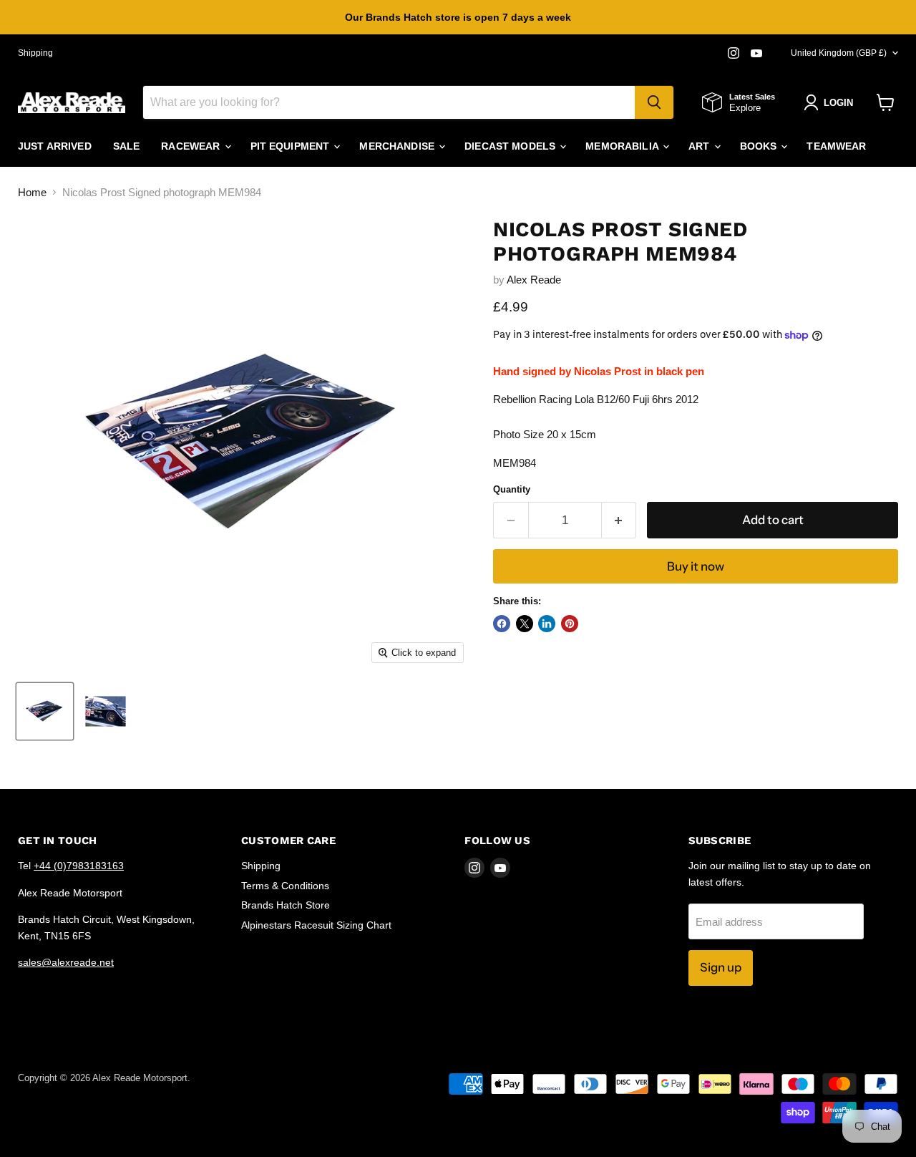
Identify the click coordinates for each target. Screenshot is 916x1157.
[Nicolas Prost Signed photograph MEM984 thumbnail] (44, 711)
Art (700, 146)
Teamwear (836, 146)
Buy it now (695, 566)
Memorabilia (623, 146)
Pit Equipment (291, 146)
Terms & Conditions (285, 885)
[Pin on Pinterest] (569, 623)
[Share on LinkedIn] (546, 623)
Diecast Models (511, 146)
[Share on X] (524, 623)
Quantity (511, 489)
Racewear (192, 146)
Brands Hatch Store (285, 905)
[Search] (654, 102)
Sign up (720, 967)
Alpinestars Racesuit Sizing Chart (316, 925)
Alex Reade (534, 279)
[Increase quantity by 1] (619, 520)
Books (760, 146)
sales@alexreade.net (66, 962)
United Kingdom (839, 53)
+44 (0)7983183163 (79, 865)
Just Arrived (55, 146)
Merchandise (398, 146)
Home (32, 192)
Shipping (35, 53)
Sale (126, 146)
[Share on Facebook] (501, 623)
